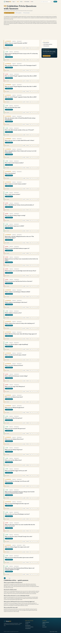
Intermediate (27, 1)
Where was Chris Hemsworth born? (14, 365)
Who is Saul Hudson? (10, 173)
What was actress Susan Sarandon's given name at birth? (19, 557)
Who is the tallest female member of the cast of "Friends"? (19, 130)
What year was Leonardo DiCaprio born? (15, 428)
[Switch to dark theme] (52, 2)
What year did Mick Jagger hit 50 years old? (16, 470)
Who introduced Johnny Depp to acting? (15, 215)
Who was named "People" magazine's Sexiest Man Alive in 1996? (21, 76)
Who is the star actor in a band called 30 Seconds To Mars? (19, 140)
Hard (32, 1)
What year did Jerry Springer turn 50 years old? (17, 481)
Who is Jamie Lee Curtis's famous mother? (15, 184)
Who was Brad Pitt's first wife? (12, 107)
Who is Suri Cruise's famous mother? (14, 162)
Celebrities (14, 41)
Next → (10, 578)
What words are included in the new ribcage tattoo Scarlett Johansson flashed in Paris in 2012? (20, 492)
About (53, 631)
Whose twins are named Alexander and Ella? (16, 43)
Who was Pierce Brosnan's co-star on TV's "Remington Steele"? (20, 65)
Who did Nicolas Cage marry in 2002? (14, 226)
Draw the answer (9, 45)
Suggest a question (45, 622)
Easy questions (46, 42)
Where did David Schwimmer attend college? (16, 376)
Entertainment (19, 41)
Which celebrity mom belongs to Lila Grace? (16, 302)
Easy (21, 1)
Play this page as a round (10, 12)
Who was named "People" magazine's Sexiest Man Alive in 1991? (21, 97)
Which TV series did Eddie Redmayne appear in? (17, 248)
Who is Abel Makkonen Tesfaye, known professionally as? (19, 205)
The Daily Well (27, 622)
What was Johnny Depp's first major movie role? (17, 547)
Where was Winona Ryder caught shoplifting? (16, 344)
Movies (24, 545)
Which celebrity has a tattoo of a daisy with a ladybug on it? (20, 323)
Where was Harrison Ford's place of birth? (15, 355)
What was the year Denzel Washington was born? (17, 514)
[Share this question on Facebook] (33, 48)
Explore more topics (46, 55)
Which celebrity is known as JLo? (13, 313)
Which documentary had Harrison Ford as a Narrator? (18, 281)
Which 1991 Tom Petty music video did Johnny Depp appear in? (21, 334)
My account (44, 626)
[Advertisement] (30, 32)
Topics (13, 1)
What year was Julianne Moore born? (14, 439)
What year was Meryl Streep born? (13, 418)
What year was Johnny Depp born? (13, 449)
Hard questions (46, 45)
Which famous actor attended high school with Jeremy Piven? (20, 270)
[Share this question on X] (35, 48)
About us (43, 623)
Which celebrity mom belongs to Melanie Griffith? (17, 291)
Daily (18, 1)
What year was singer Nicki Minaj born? (15, 386)
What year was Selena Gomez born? (14, 397)
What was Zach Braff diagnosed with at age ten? (17, 503)
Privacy (43, 625)
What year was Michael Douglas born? (14, 407)
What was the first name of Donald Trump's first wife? (18, 536)
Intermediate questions (47, 44)
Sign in (55, 1)
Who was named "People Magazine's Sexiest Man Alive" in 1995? (21, 86)
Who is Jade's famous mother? (12, 194)
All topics (26, 623)
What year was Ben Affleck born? (13, 460)
